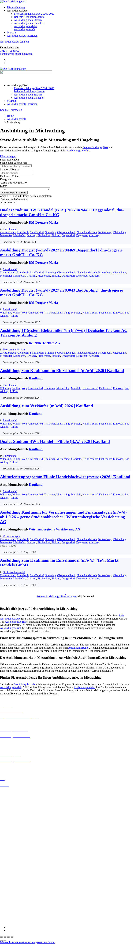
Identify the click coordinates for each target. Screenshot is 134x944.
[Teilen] (8, 937)
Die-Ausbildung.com (20, 921)
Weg (24, 312)
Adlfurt (14, 315)
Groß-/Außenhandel (14, 572)
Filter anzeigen (8, 156)
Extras (3, 185)
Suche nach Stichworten (13, 162)
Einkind (55, 235)
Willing (16, 312)
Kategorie (5, 179)
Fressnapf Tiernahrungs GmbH (17, 893)
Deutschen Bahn (9, 868)
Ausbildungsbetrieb (10, 627)
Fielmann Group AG (11, 890)
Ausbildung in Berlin (11, 797)
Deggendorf (68, 235)
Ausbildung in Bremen (12, 800)
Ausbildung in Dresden (13, 806)
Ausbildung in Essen (11, 812)
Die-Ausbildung (16, 7)
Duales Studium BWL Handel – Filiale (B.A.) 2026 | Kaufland (55, 441)
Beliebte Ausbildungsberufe (29, 16)
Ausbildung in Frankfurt (13, 815)
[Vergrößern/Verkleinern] (1, 937)
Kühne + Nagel (8, 896)
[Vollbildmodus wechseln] (4, 937)
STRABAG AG (9, 912)
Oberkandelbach (66, 232)
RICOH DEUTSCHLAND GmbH (19, 905)
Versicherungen (11, 536)
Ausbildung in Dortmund (14, 803)
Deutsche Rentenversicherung (16, 881)
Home (10, 115)
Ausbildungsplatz (16, 118)
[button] (27, 942)
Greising (31, 235)
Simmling (50, 232)
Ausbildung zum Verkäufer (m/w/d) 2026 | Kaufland (46, 406)
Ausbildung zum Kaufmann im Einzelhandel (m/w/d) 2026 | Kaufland (62, 370)
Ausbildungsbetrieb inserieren (16, 766)
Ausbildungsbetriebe (25, 26)
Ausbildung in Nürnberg (13, 850)
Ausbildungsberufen (78, 150)
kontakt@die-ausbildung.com (16, 53)
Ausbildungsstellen (78, 647)
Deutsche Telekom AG (44, 343)
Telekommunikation (14, 349)
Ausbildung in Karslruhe (13, 828)
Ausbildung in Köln (11, 831)
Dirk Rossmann (8, 877)
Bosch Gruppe (8, 862)
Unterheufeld (35, 312)
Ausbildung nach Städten (28, 19)
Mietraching (119, 232)
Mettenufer (6, 235)
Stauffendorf (37, 232)
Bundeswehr (7, 865)
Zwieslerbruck (8, 232)
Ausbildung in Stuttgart (13, 853)
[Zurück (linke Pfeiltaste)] (1, 940)
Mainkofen (19, 235)
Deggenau (82, 235)
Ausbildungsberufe (24, 29)
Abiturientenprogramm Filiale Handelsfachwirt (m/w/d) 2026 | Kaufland (65, 477)
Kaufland (36, 378)
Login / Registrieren (11, 109)
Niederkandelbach (87, 232)
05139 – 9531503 (10, 50)
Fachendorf (105, 312)
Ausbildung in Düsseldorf (14, 809)
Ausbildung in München (13, 846)
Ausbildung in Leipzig (12, 834)
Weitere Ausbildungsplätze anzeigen (57, 596)
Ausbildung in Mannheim (14, 843)
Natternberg (104, 232)
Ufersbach (23, 232)
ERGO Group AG (10, 884)
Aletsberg (94, 235)
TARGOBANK (9, 915)
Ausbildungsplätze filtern (13, 192)
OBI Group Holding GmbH (15, 902)
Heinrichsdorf (90, 312)
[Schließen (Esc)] (11, 937)
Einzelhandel (10, 229)
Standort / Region (9, 169)
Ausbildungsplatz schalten (14, 41)
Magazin (12, 32)
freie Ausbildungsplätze (95, 147)
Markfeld (76, 312)
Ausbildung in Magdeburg (14, 840)
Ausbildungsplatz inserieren (22, 35)
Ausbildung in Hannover (13, 822)
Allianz (4, 859)
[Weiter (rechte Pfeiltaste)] (4, 940)
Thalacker (49, 312)
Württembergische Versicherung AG (54, 529)
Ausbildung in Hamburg (13, 818)
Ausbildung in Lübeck (12, 837)
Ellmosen (118, 312)
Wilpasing (5, 312)
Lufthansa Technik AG (12, 899)
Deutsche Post (8, 871)
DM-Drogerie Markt (43, 222)
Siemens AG (7, 908)
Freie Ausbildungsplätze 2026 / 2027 (34, 13)
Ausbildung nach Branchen (29, 23)
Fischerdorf (44, 235)
